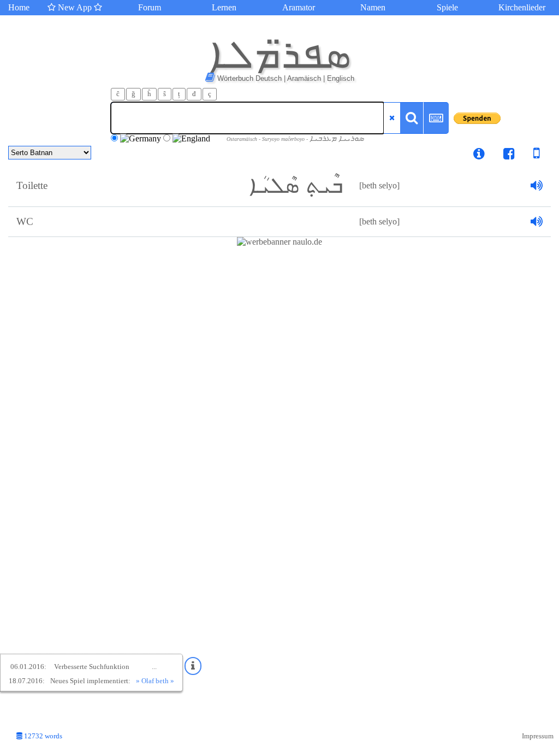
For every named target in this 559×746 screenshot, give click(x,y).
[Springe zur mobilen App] (528, 155)
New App (75, 7)
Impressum (538, 736)
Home (18, 7)
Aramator (298, 7)
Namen (372, 7)
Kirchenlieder (521, 7)
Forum (149, 7)
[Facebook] (509, 155)
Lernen (224, 7)
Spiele (447, 7)
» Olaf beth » (155, 681)
